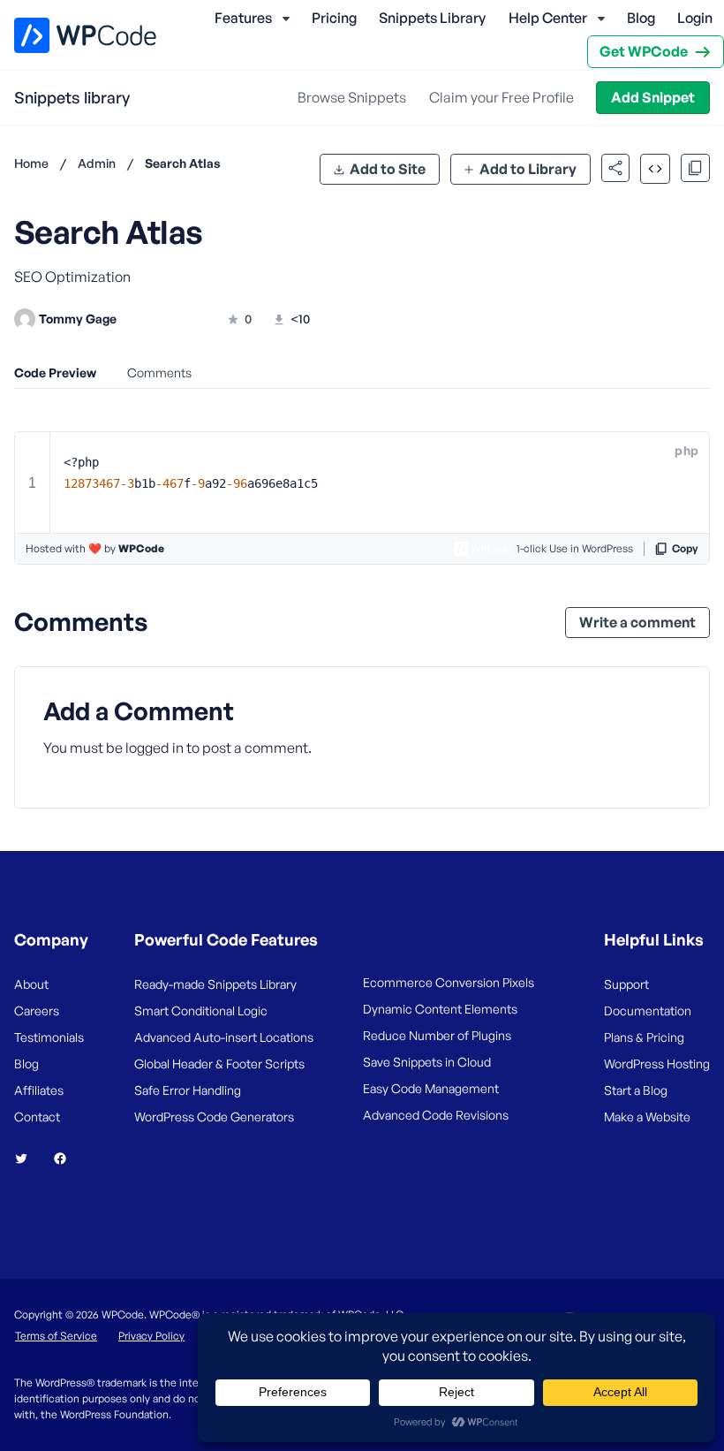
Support (626, 983)
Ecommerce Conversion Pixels (448, 982)
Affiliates (39, 1090)
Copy (685, 548)
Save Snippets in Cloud (427, 1061)
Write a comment (637, 622)
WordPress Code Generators (214, 1116)
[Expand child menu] (286, 18)
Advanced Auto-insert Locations (223, 1037)
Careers (36, 1010)
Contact (37, 1116)
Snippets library (72, 97)
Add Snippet (653, 97)
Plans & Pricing (644, 1037)
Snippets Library (432, 18)
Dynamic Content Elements (440, 1008)
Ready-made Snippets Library (215, 983)
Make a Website (647, 1116)
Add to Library (528, 169)
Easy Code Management (431, 1088)
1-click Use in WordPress (575, 548)
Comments (159, 372)
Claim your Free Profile (501, 97)
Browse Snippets (352, 97)
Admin (97, 163)
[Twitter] (28, 1158)
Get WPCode (644, 51)
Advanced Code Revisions (436, 1114)
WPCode (141, 548)
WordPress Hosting (657, 1063)
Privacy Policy (151, 1335)
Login (695, 18)
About (31, 983)
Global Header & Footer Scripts (219, 1063)
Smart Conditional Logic (201, 1010)
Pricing (334, 18)
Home (31, 163)
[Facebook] (67, 1158)
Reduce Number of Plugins (437, 1035)
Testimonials (49, 1037)
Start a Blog (635, 1090)
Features (243, 18)
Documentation (647, 1010)
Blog (641, 18)
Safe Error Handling (187, 1090)
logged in (154, 747)
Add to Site (388, 169)
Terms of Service (56, 1335)
